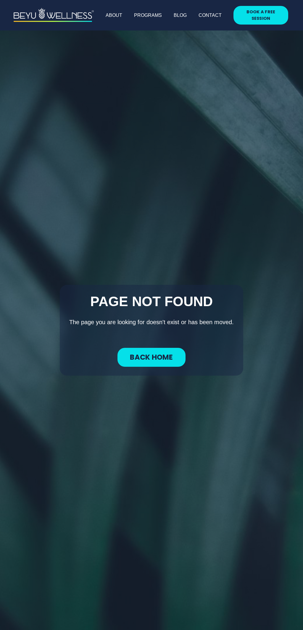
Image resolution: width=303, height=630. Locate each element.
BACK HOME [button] (151, 357)
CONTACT (210, 15)
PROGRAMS (148, 15)
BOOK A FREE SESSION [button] (260, 15)
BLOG (180, 15)
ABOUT (114, 15)
